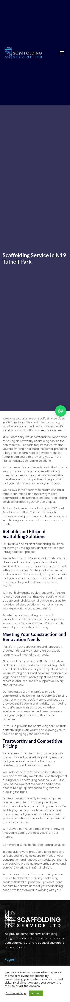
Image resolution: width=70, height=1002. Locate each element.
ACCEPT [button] (36, 993)
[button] (62, 52)
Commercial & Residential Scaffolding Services (34, 845)
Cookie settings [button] (16, 993)
